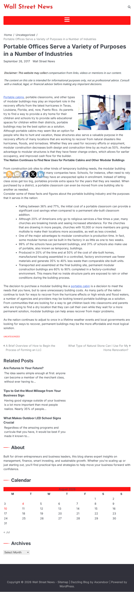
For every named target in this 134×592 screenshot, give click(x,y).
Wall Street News (28, 7)
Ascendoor (101, 582)
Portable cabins (13, 97)
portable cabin (80, 286)
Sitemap (63, 582)
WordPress (66, 586)
